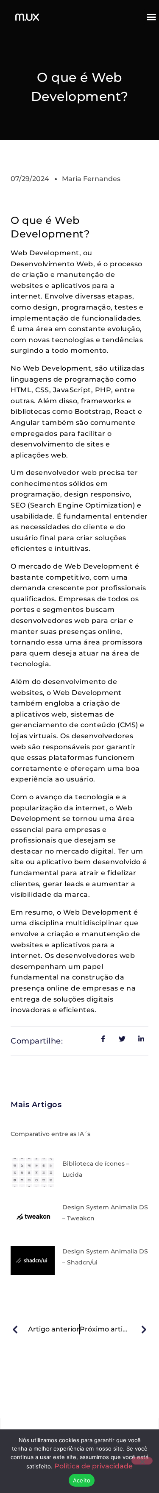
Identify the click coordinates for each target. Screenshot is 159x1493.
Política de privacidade (93, 1466)
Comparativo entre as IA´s (50, 1134)
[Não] (142, 1461)
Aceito (82, 1480)
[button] (151, 17)
